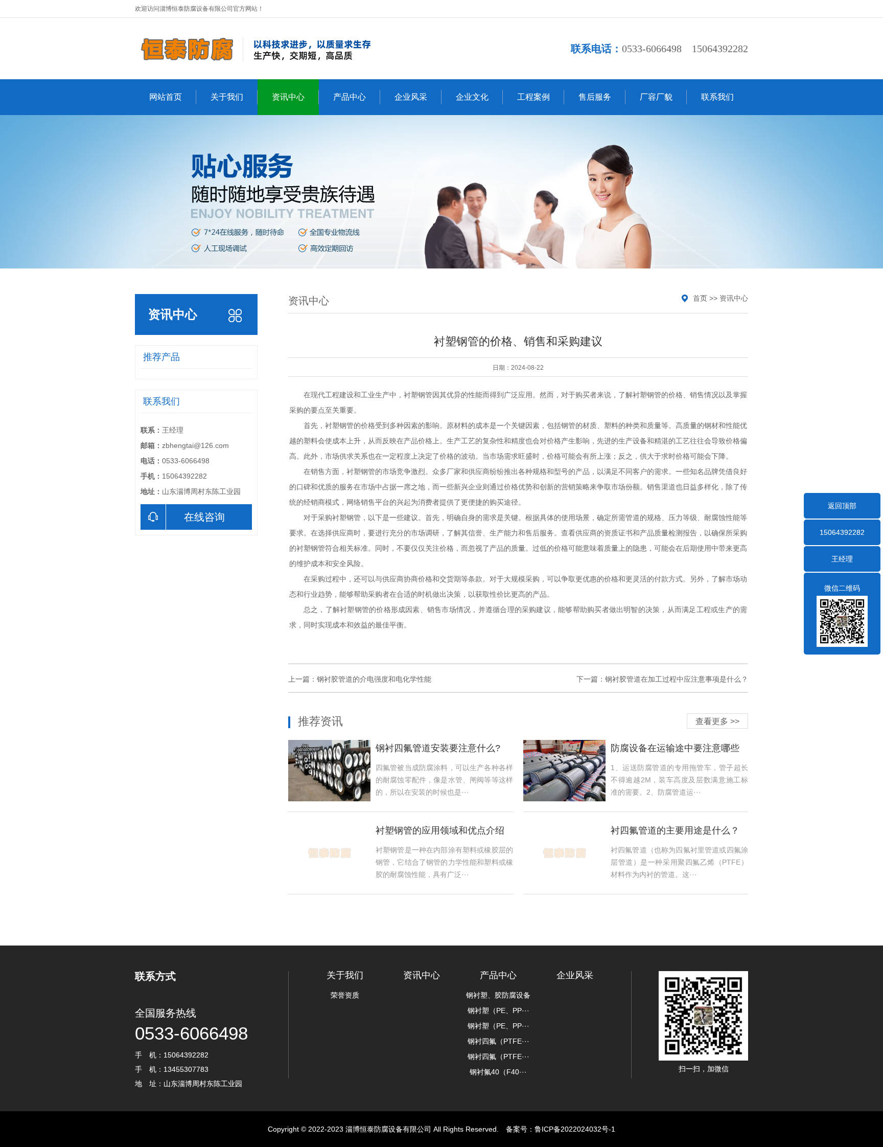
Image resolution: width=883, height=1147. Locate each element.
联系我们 (717, 97)
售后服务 (594, 97)
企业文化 (472, 97)
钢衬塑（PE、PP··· (498, 1010)
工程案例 (533, 97)
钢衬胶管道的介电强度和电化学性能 (374, 679)
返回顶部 (842, 506)
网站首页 (165, 97)
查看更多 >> (717, 721)
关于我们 (227, 97)
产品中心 (349, 97)
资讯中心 (288, 97)
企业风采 (410, 97)
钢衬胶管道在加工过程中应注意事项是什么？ (676, 679)
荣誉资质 (345, 995)
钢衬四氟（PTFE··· (498, 1041)
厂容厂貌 (656, 97)
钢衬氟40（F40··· (498, 1071)
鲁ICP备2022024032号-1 (575, 1129)
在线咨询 (204, 517)
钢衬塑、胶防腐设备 (498, 995)
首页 (700, 298)
